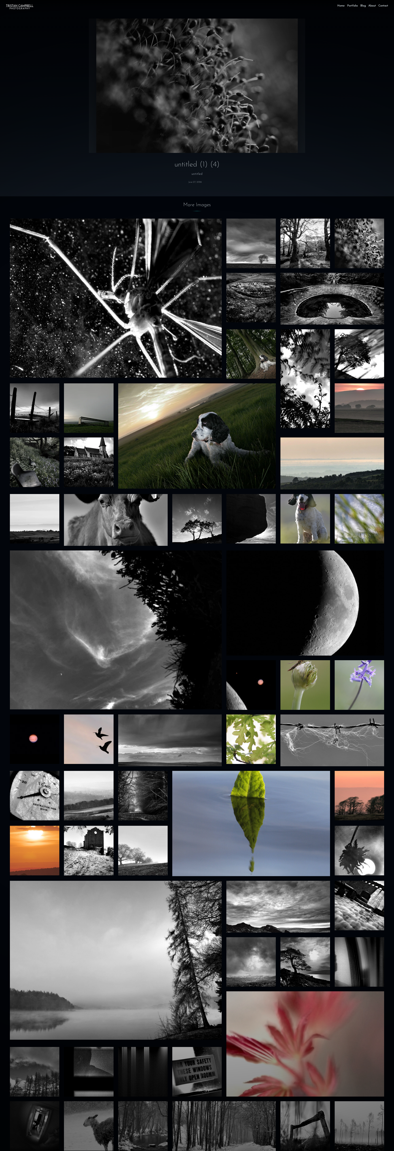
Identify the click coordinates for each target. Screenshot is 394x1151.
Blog (363, 5)
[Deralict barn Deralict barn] (88, 850)
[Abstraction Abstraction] (34, 795)
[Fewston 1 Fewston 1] (359, 1126)
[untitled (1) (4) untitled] (359, 243)
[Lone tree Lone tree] (251, 243)
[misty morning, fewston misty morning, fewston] (143, 850)
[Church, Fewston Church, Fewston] (88, 462)
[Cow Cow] (116, 520)
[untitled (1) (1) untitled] (34, 1126)
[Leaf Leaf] (251, 823)
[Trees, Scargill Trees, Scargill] (305, 243)
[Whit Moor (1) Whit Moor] (305, 1126)
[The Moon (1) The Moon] (305, 603)
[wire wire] (332, 740)
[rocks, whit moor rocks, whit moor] (251, 519)
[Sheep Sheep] (88, 1126)
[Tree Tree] (359, 354)
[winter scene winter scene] (143, 1126)
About (372, 5)
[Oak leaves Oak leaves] (251, 739)
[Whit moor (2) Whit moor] (278, 907)
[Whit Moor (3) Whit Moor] (251, 297)
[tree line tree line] (34, 1071)
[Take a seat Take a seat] (34, 462)
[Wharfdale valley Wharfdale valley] (88, 408)
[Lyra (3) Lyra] (305, 519)
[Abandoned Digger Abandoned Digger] (332, 299)
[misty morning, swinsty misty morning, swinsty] (116, 960)
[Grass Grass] (359, 519)
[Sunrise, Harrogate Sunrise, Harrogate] (359, 795)
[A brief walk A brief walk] (34, 408)
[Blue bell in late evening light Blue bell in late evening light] (359, 685)
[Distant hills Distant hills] (88, 795)
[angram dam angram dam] (359, 905)
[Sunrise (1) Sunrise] (34, 850)
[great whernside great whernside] (251, 962)
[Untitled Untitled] (143, 1071)
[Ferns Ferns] (305, 378)
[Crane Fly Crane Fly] (305, 685)
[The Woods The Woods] (143, 795)
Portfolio (352, 5)
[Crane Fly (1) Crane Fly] (116, 298)
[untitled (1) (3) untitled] (359, 962)
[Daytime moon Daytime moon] (116, 629)
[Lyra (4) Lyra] (251, 354)
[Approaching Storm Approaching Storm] (170, 740)
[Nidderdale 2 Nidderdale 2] (34, 519)
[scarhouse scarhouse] (305, 962)
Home (341, 5)
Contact (383, 5)
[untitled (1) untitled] (197, 1071)
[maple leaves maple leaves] (305, 1044)
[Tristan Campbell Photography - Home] (19, 6)
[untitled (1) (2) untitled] (88, 1071)
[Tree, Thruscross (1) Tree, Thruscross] (197, 519)
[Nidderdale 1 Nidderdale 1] (332, 463)
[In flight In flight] (88, 739)
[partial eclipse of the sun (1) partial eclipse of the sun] (359, 850)
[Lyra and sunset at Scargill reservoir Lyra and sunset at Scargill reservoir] (197, 436)
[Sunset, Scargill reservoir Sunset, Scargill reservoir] (359, 408)
